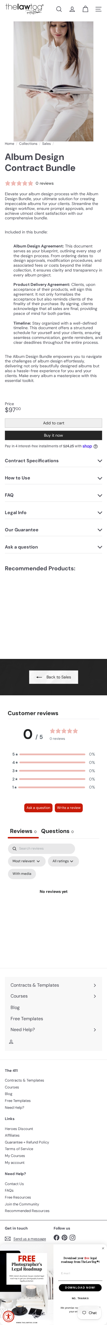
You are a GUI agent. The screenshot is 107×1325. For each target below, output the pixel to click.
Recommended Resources (27, 1210)
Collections (28, 144)
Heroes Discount (19, 1128)
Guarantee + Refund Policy (27, 1142)
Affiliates (12, 1135)
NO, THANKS (80, 1298)
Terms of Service (19, 1148)
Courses (12, 1087)
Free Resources (18, 1197)
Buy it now (53, 435)
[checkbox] (22, 874)
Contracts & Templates (24, 1080)
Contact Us (14, 1183)
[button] (53, 754)
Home (9, 144)
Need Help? (14, 1107)
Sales (46, 144)
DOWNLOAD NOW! (80, 1287)
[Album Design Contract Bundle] (40, 612)
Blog (8, 1093)
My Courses (15, 1155)
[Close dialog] (103, 1248)
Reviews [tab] (23, 831)
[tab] (57, 831)
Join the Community (22, 1204)
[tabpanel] (53, 898)
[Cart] (85, 9)
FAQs (9, 1190)
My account (15, 1162)
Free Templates (18, 1100)
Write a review (68, 807)
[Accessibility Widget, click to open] (8, 1316)
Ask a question (38, 807)
